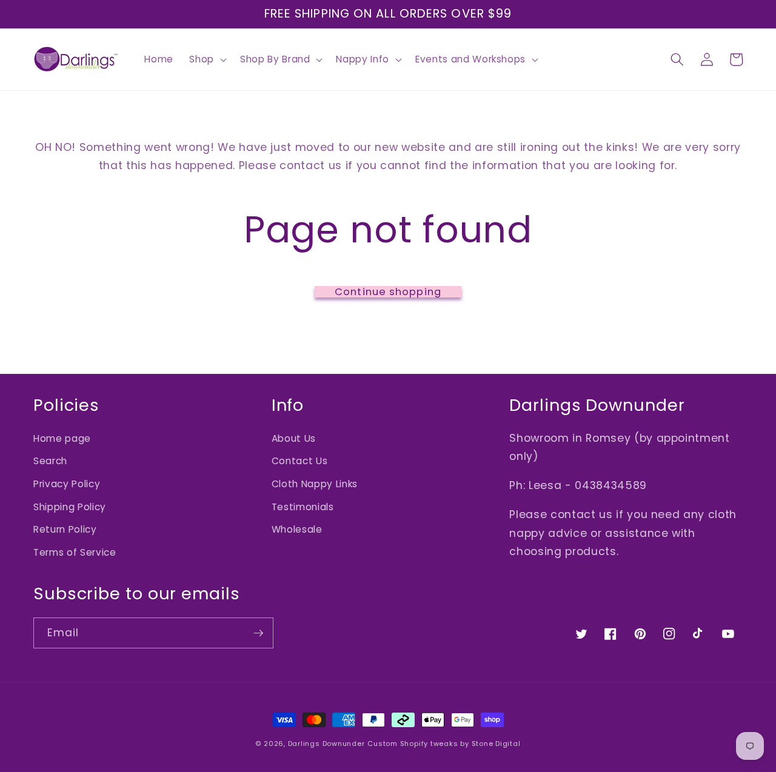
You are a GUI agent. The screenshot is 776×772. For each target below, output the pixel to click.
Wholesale (297, 529)
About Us (294, 438)
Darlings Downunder (326, 743)
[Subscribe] (258, 633)
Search (50, 460)
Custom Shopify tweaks (412, 743)
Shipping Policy (69, 507)
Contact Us (300, 460)
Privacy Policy (66, 484)
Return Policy (65, 529)
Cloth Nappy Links (315, 484)
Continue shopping (388, 292)
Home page (62, 438)
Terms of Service (74, 552)
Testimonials (303, 507)
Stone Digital (496, 743)
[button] (206, 59)
